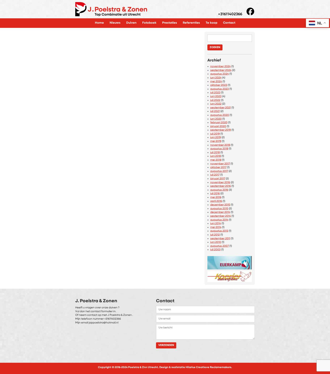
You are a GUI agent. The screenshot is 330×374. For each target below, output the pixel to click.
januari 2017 (217, 178)
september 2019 (220, 130)
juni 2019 (215, 137)
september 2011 (220, 238)
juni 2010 (215, 242)
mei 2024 (216, 81)
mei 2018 (215, 160)
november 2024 (220, 66)
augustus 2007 (219, 246)
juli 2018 (215, 152)
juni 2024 (216, 77)
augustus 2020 (219, 115)
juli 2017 (215, 174)
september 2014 (220, 216)
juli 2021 (215, 111)
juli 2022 (215, 100)
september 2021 (220, 107)
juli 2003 (215, 249)
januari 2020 (218, 126)
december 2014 (220, 212)
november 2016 (220, 182)
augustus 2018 (219, 148)
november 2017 (220, 163)
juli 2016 (215, 193)
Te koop (211, 22)
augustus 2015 (219, 208)
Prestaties (169, 22)
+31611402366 (230, 14)
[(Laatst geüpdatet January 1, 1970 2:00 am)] (229, 261)
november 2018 (220, 145)
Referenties (191, 22)
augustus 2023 (219, 89)
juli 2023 (215, 92)
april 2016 (216, 201)
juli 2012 (215, 234)
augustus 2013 (219, 231)
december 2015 (220, 204)
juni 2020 (216, 119)
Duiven (131, 22)
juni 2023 (216, 96)
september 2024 (220, 70)
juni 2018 (215, 156)
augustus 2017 (219, 171)
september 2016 (220, 186)
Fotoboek (149, 22)
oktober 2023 (218, 85)
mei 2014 (215, 227)
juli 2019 (215, 133)
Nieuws (115, 22)
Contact (229, 22)
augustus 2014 (219, 219)
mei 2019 (215, 141)
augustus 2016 (219, 190)
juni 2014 (215, 223)
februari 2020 (218, 122)
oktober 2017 (218, 167)
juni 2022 (216, 103)
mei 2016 (215, 197)
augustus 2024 (219, 74)
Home (99, 22)
